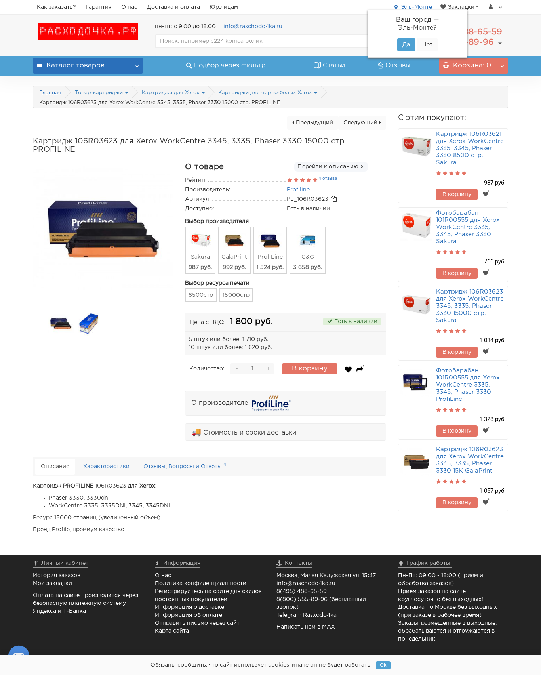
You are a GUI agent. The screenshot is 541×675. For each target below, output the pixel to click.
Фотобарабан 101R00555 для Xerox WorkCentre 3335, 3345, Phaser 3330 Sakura (468, 227)
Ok (383, 665)
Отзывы (397, 66)
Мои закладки (52, 583)
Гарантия (99, 7)
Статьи (334, 66)
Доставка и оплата (173, 7)
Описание (55, 466)
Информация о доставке (189, 607)
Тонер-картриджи (99, 93)
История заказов (56, 575)
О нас (129, 7)
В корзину (310, 369)
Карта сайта (172, 631)
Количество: (207, 368)
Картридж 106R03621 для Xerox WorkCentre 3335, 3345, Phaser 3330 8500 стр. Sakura (470, 148)
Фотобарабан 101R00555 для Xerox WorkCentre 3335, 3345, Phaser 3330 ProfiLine (468, 385)
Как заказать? (56, 7)
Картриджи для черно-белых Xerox (265, 93)
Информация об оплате (188, 615)
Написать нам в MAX (305, 627)
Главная (50, 93)
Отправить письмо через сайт (197, 623)
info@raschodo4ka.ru (252, 26)
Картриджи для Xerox (171, 93)
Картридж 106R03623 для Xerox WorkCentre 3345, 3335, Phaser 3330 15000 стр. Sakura (470, 306)
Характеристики (106, 466)
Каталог (75, 66)
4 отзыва (327, 179)
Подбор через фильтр (230, 66)
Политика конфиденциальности (200, 583)
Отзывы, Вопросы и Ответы (184, 466)
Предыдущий (313, 122)
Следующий (361, 122)
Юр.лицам (224, 7)
